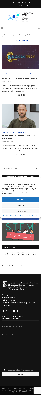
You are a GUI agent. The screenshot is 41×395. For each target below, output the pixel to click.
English (27, 2)
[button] (37, 180)
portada (4, 35)
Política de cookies (8, 215)
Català (13, 2)
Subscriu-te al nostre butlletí (13, 266)
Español (20, 2)
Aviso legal (5, 295)
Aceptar (20, 200)
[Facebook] (7, 254)
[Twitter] (16, 5)
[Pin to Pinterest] (21, 95)
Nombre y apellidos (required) (12, 327)
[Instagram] (18, 5)
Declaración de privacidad (23, 215)
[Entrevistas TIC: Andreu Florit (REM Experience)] (20, 116)
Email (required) (7, 335)
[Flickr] (24, 5)
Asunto (4, 343)
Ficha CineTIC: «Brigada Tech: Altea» (19, 78)
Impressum (35, 215)
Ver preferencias (20, 211)
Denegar (20, 205)
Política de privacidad (9, 297)
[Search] (39, 28)
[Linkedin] (21, 5)
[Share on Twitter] (19, 95)
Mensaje (5, 351)
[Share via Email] (24, 95)
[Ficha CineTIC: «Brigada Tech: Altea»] (20, 57)
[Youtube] (27, 5)
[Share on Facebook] (16, 95)
